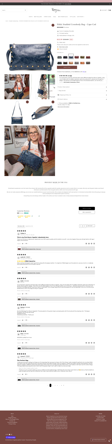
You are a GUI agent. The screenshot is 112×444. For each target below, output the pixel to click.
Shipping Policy (12, 417)
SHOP (30, 16)
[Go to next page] (64, 385)
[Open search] (81, 226)
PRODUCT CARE (100, 419)
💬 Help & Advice (63, 99)
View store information (63, 106)
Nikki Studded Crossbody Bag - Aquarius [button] (31, 272)
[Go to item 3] (35, 218)
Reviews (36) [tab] (21, 226)
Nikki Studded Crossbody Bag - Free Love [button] (31, 249)
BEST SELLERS (38, 16)
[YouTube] (9, 435)
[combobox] (14, 10)
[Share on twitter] (89, 243)
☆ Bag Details (62, 90)
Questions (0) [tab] (29, 226)
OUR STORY (80, 16)
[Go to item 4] (42, 218)
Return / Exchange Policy (12, 419)
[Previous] (2, 4)
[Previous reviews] (58, 79)
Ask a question (87, 212)
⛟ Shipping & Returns (64, 95)
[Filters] (84, 226)
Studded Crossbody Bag (13, 20)
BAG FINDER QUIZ (63, 16)
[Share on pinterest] (91, 243)
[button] (60, 27)
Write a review (87, 208)
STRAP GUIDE (47, 16)
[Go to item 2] (28, 218)
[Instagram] (11, 435)
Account (104, 10)
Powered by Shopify (31, 440)
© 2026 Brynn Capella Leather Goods (15, 440)
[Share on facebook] (86, 243)
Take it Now (68, 3)
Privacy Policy (12, 424)
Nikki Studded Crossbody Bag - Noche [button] (30, 348)
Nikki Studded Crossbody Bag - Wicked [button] (31, 299)
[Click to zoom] (53, 25)
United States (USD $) (99, 439)
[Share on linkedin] (94, 243)
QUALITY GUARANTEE (100, 420)
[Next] (109, 4)
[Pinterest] (7, 435)
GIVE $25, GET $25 (100, 416)
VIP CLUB (72, 16)
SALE (54, 16)
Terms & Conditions (12, 422)
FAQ (12, 416)
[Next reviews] (106, 79)
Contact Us (12, 420)
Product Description (64, 87)
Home (7, 20)
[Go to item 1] (21, 218)
